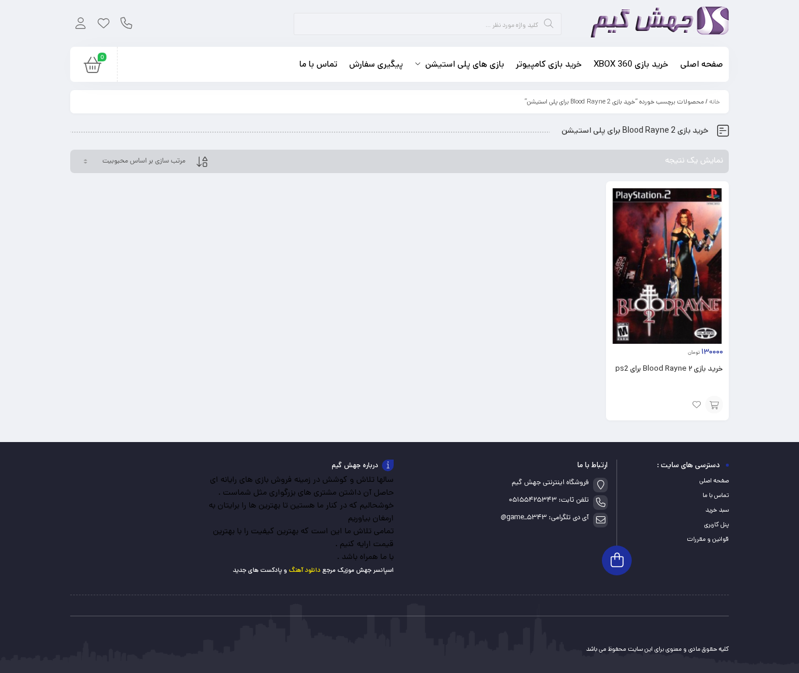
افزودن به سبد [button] (714, 404)
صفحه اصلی (714, 480)
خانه (715, 101)
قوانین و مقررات (708, 539)
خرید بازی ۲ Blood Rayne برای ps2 (669, 368)
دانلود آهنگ (305, 570)
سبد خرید (717, 510)
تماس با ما (715, 495)
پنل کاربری (716, 524)
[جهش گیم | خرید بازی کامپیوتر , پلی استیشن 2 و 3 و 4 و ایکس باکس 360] (656, 23)
